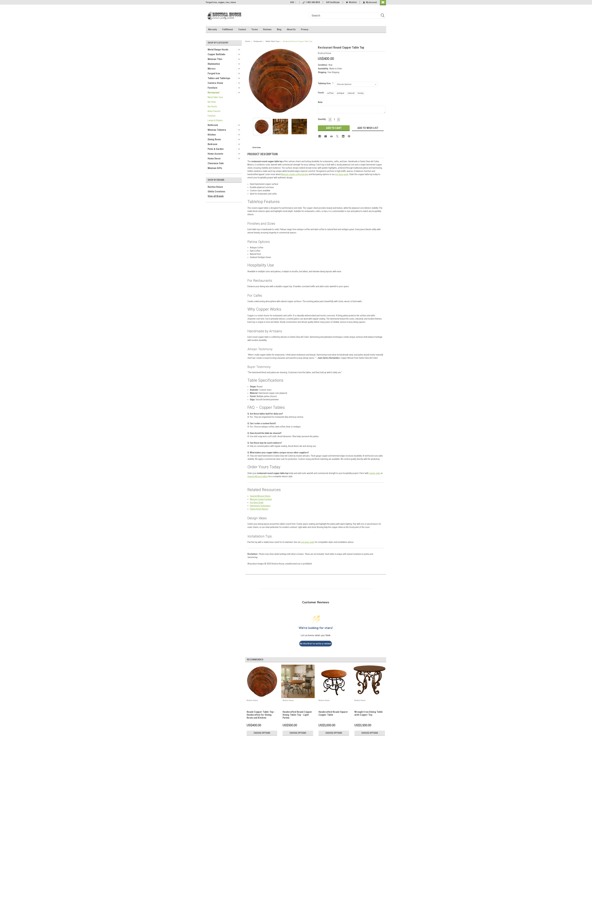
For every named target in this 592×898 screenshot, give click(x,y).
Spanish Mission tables (257, 476)
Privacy (304, 29)
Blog (279, 29)
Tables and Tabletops (219, 78)
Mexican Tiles (215, 59)
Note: (320, 102)
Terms (254, 29)
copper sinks (374, 473)
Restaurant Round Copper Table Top (297, 41)
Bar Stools (212, 106)
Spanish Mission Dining (260, 496)
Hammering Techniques (260, 505)
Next (312, 80)
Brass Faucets (214, 111)
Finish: (321, 92)
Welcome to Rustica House (218, 2)
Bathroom (213, 125)
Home (247, 41)
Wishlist (353, 2)
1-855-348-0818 (313, 2)
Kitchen (212, 134)
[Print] (331, 136)
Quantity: (322, 119)
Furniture (212, 87)
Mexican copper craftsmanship (294, 174)
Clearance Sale (216, 163)
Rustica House (215, 186)
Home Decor (214, 158)
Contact (242, 29)
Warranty (212, 29)
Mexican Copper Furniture (261, 499)
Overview (256, 147)
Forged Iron (214, 73)
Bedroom (212, 144)
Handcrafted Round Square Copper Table (333, 713)
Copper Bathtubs (216, 54)
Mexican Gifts (215, 168)
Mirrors (212, 68)
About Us (291, 29)
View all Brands (216, 196)
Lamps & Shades (215, 120)
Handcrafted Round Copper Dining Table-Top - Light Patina (297, 714)
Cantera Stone (215, 83)
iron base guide (341, 174)
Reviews (267, 29)
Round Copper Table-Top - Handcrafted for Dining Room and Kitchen (261, 714)
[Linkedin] (343, 136)
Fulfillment (227, 29)
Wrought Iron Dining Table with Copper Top (368, 713)
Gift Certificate (333, 2)
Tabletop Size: (325, 83)
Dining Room (214, 139)
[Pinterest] (349, 136)
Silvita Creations (216, 191)
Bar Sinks (212, 101)
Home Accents (215, 153)
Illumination (214, 63)
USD (292, 2)
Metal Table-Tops (215, 97)
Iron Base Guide (256, 502)
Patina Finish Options (259, 509)
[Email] (325, 136)
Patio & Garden (216, 149)
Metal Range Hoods (218, 49)
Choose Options (262, 733)
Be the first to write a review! (315, 643)
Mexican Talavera (217, 129)
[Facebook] (320, 136)
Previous (248, 80)
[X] (337, 136)
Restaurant (213, 92)
